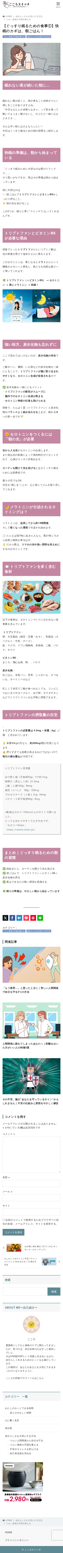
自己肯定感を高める (20, 1453)
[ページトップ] (56, 1546)
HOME (9, 16)
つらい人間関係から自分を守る (26, 1440)
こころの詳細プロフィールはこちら (25, 1378)
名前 (6, 1177)
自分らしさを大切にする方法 (29, 16)
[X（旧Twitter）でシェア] (5, 918)
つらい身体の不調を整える (18, 19)
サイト (6, 1205)
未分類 (8, 1428)
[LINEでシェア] (40, 918)
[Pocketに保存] (26, 918)
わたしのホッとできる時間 (19, 1408)
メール (8, 1191)
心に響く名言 (12, 1420)
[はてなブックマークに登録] (19, 918)
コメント (9, 1133)
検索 (8, 1280)
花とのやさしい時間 (20, 1412)
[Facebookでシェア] (12, 918)
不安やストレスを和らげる (24, 1449)
